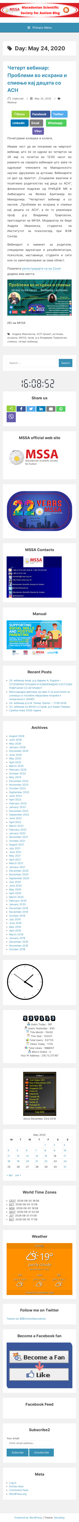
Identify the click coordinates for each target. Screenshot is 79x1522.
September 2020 (19, 878)
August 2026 (16, 736)
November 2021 (18, 837)
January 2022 (17, 833)
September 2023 (19, 792)
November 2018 (18, 945)
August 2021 (16, 844)
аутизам (58, 334)
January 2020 (17, 904)
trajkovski (18, 98)
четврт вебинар (28, 341)
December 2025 (18, 750)
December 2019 (18, 908)
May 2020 (15, 889)
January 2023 (17, 807)
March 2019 (16, 934)
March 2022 (16, 825)
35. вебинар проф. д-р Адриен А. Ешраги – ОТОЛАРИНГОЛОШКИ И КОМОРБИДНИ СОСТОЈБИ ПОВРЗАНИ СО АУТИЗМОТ (40, 684)
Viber (38, 131)
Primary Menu (42, 27)
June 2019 (15, 923)
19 (18, 1161)
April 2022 (15, 822)
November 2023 (18, 784)
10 (65, 1150)
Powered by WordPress (29, 1517)
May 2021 (15, 855)
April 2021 (15, 859)
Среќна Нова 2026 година (25, 710)
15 (45, 1155)
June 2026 (15, 739)
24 (65, 1161)
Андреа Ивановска (23, 334)
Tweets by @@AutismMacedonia (26, 1318)
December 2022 (18, 810)
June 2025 (15, 754)
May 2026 (15, 743)
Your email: (13, 1438)
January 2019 (17, 938)
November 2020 (18, 874)
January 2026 (17, 747)
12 (18, 1155)
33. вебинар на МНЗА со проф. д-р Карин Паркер (39, 706)
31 (65, 1166)
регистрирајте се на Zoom (41, 268)
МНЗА (22, 337)
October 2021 (17, 840)
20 (27, 1161)
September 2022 (19, 814)
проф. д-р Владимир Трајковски (47, 337)
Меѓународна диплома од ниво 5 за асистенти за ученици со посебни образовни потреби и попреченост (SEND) (39, 695)
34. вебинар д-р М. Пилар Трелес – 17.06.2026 (37, 703)
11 (9, 1155)
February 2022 (17, 829)
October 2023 (17, 788)
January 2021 (17, 867)
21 (36, 1161)
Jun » (18, 1175)
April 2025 (15, 762)
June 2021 (15, 852)
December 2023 (18, 781)
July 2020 (15, 881)
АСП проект (44, 334)
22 (45, 1161)
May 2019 (15, 926)
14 (36, 1155)
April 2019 (15, 930)
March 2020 (16, 897)
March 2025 (16, 765)
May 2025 (15, 758)
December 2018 (18, 941)
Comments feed (18, 1490)
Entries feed (16, 1486)
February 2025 (17, 769)
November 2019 (18, 911)
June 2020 (15, 885)
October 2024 (17, 773)
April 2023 (15, 799)
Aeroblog (59, 1517)
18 (9, 1161)
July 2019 (14, 919)
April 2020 (15, 893)
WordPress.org (17, 1493)
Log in (12, 1482)
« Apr (10, 1175)
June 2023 (15, 795)
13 (27, 1155)
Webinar (12, 102)
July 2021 (14, 848)
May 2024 (15, 777)
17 (65, 1155)
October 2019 (17, 915)
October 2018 (17, 949)
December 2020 (18, 870)
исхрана (12, 337)
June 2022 (15, 818)
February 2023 (18, 803)
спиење (12, 341)
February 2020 (18, 900)
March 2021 (16, 863)
